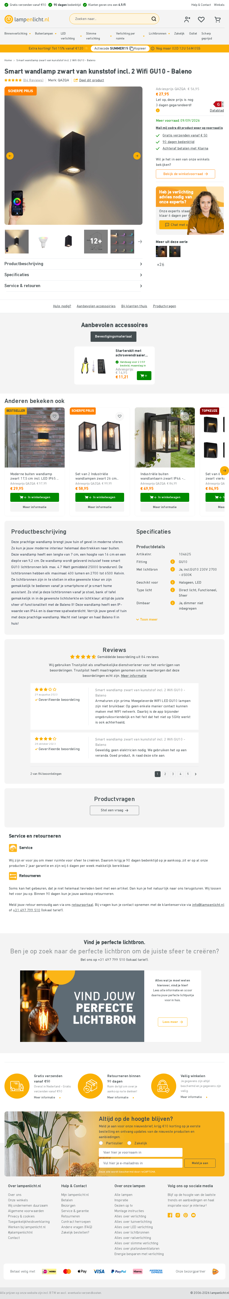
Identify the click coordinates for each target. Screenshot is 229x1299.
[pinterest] (185, 1215)
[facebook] (170, 1215)
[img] (73, 156)
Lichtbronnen (157, 33)
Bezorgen (68, 1206)
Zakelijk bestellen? (75, 1232)
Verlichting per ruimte (125, 36)
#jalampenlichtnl (20, 1232)
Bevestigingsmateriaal (113, 336)
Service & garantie (75, 1211)
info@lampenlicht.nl (208, 905)
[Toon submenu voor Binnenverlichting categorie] (30, 33)
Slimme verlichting (93, 36)
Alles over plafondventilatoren (136, 1249)
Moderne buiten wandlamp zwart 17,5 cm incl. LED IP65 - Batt (34, 476)
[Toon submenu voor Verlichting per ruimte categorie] (143, 36)
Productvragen (164, 306)
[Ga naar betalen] (137, 156)
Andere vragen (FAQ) (76, 1227)
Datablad (217, 111)
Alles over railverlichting (132, 1238)
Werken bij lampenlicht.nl (27, 1227)
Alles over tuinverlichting (133, 1222)
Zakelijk (179, 33)
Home (8, 60)
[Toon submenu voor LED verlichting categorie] (81, 36)
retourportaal (82, 905)
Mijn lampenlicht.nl (75, 1195)
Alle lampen (123, 1195)
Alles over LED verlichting (133, 1227)
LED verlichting (68, 36)
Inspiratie (121, 1200)
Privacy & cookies (21, 1216)
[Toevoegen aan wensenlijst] (54, 416)
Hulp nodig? (62, 306)
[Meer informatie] (152, 48)
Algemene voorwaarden (26, 1211)
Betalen (67, 1200)
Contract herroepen (76, 1222)
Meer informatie (134, 676)
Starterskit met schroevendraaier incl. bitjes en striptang (130, 353)
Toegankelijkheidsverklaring (29, 1222)
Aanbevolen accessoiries (96, 306)
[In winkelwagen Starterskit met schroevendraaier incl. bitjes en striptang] (144, 375)
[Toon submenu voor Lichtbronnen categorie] (169, 33)
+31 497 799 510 (26, 910)
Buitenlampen (44, 33)
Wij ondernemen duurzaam (28, 1206)
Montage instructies (129, 1211)
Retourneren (70, 1216)
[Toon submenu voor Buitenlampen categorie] (55, 33)
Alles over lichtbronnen (131, 1232)
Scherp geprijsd (206, 36)
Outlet (193, 33)
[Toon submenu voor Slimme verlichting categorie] (111, 36)
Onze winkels (18, 1200)
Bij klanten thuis (134, 306)
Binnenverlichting (15, 33)
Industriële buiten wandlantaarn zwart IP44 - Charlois (161, 476)
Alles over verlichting (130, 1216)
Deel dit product (91, 80)
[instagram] (178, 1215)
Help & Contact (201, 5)
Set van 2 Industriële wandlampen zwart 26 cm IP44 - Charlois (96, 476)
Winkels (219, 5)
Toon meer (149, 619)
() (33, 80)
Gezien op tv (123, 1206)
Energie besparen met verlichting (139, 1254)
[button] (114, 48)
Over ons (14, 1195)
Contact (14, 1238)
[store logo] (26, 19)
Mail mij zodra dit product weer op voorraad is (189, 128)
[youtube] (193, 1215)
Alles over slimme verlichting (136, 1243)
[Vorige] (10, 156)
